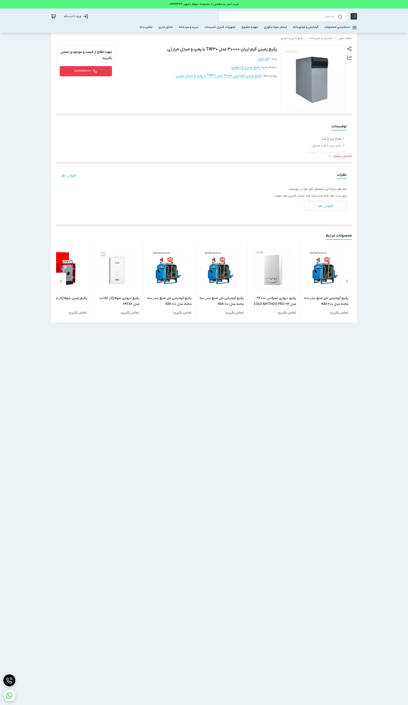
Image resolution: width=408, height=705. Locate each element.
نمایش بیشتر (342, 156)
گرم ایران (263, 59)
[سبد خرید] (53, 16)
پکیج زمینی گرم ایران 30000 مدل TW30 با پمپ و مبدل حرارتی (219, 76)
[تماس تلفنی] (9, 680)
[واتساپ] (9, 696)
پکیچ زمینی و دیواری (291, 38)
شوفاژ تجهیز (345, 38)
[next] (61, 281)
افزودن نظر (68, 175)
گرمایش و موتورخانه (320, 38)
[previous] (347, 281)
